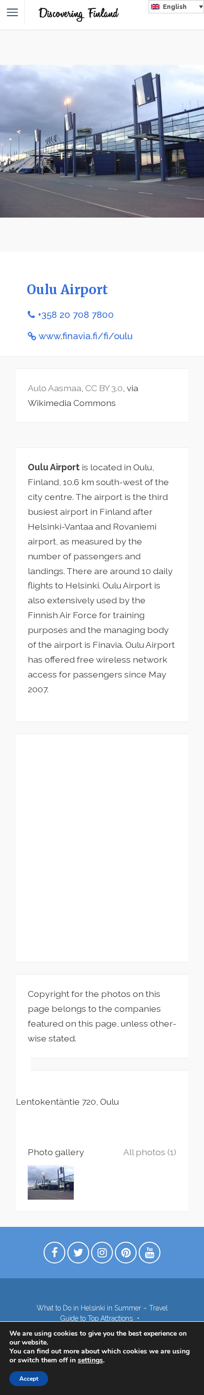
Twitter (78, 1255)
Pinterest (126, 1255)
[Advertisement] (102, 848)
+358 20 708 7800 (76, 315)
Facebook (54, 1255)
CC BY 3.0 (104, 388)
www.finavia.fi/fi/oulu (86, 336)
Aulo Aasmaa (54, 388)
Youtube (149, 1255)
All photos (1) (149, 1152)
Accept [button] (28, 1379)
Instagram (102, 1255)
